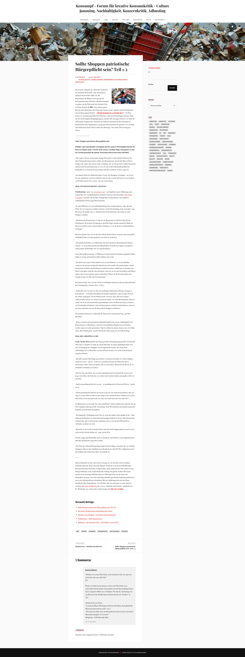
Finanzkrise (154, 135)
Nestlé (172, 156)
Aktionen (172, 121)
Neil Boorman (114, 531)
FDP (165, 133)
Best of (148, 20)
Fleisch (162, 135)
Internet (153, 144)
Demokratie (154, 130)
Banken (152, 127)
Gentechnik (153, 138)
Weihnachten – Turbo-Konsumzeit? (90, 518)
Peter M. (82, 77)
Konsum (168, 147)
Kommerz (92, 531)
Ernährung (153, 133)
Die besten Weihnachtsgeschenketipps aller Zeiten (95, 511)
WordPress (115, 652)
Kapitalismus (162, 144)
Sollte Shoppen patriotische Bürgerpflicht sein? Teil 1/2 (102, 66)
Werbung (168, 164)
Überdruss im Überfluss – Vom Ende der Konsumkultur (97, 515)
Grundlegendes (97, 79)
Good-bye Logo (99, 192)
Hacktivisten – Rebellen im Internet (88, 546)
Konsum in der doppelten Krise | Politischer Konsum (94, 635)
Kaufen (84, 531)
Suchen (150, 84)
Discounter (164, 130)
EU (160, 133)
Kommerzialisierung (156, 147)
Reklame (160, 159)
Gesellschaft (85, 79)
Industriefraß (168, 141)
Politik (152, 159)
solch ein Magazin (91, 486)
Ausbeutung (165, 124)
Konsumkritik (109, 79)
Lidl (164, 153)
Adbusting (162, 121)
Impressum (96, 20)
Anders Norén (141, 652)
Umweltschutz (168, 162)
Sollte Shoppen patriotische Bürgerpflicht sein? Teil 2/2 (97, 507)
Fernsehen (171, 133)
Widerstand (154, 167)
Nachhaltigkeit (121, 79)
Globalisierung (155, 141)
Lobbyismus (172, 153)
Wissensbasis (137, 20)
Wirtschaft (80, 82)
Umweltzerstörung (156, 164)
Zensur (170, 170)
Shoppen (124, 531)
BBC (78, 531)
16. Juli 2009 (95, 77)
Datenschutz (84, 20)
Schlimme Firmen (155, 162)
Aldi (151, 124)
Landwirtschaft (155, 153)
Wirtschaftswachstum (157, 170)
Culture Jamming (162, 127)
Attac (157, 124)
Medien (152, 156)
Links (106, 20)
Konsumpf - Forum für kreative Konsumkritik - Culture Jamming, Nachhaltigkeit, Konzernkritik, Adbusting (122, 8)
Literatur (115, 20)
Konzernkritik (167, 150)
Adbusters (153, 121)
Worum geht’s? (160, 20)
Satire (167, 159)
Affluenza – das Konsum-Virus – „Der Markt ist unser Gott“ (98, 522)
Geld (168, 135)
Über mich (125, 20)
